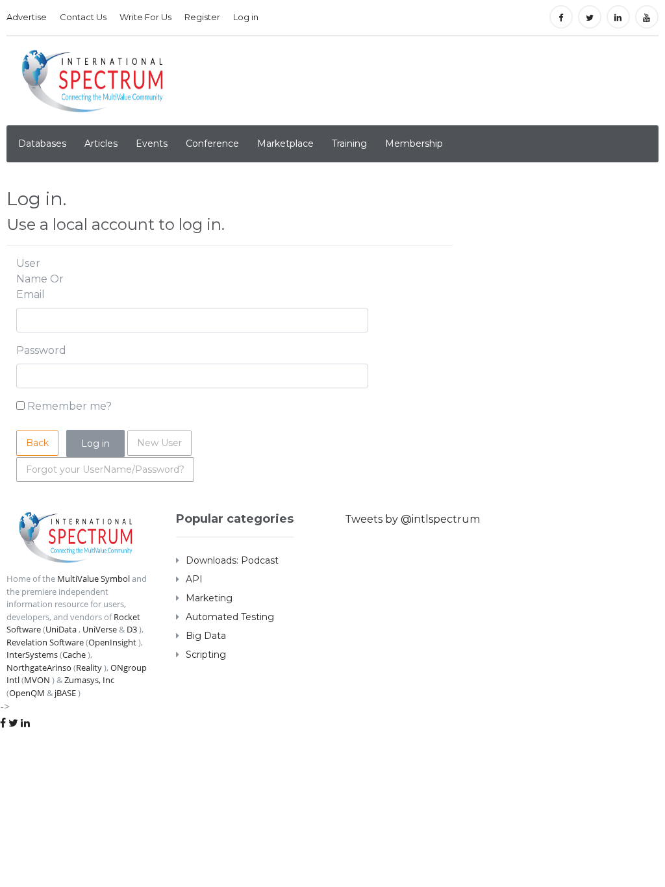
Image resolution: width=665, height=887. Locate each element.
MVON (37, 680)
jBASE (65, 693)
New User (159, 443)
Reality (89, 667)
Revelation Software (45, 642)
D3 (132, 629)
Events (152, 143)
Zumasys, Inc (89, 680)
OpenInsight (112, 642)
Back (37, 443)
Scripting (206, 654)
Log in (245, 17)
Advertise (26, 17)
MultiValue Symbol (93, 578)
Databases (42, 143)
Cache (74, 654)
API (194, 579)
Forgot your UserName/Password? (105, 469)
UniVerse (99, 629)
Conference (212, 143)
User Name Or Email (40, 279)
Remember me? (69, 406)
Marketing (209, 598)
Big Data (206, 636)
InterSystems (32, 654)
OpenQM (27, 693)
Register (202, 17)
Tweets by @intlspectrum (412, 519)
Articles (101, 143)
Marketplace (285, 143)
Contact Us (83, 17)
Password (41, 350)
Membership (414, 143)
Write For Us (145, 17)
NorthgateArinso (38, 667)
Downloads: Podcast (232, 560)
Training (349, 143)
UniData (61, 629)
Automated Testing (230, 617)
